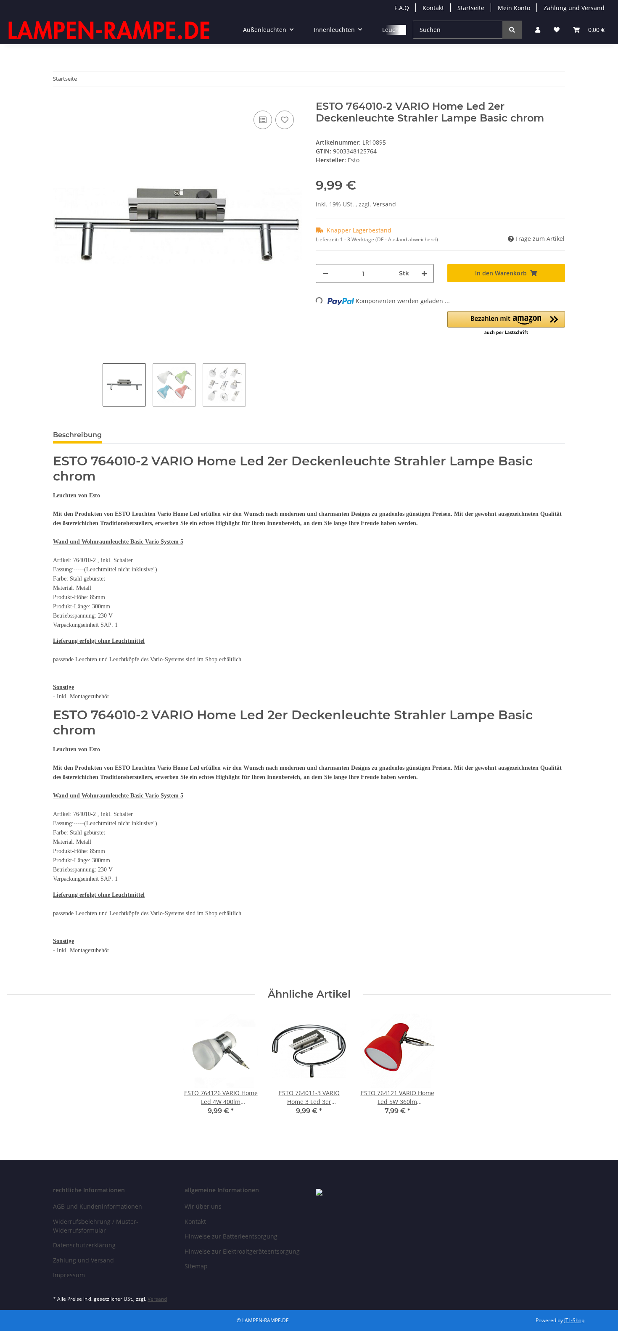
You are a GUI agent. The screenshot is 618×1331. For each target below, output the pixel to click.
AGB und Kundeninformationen (97, 1206)
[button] (537, 29)
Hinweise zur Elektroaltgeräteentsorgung (242, 1251)
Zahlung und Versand (574, 8)
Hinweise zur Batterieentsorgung (231, 1236)
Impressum (69, 1275)
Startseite (470, 8)
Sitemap (196, 1266)
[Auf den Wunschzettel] (284, 120)
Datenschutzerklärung (84, 1245)
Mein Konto (514, 8)
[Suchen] (512, 30)
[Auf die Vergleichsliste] (263, 120)
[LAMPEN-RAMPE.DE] (110, 30)
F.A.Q (401, 8)
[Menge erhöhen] (424, 273)
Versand (384, 204)
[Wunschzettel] (556, 29)
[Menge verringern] (325, 273)
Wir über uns (203, 1206)
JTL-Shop (574, 1320)
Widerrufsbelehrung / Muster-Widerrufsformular (95, 1225)
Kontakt (433, 8)
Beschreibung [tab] (77, 435)
